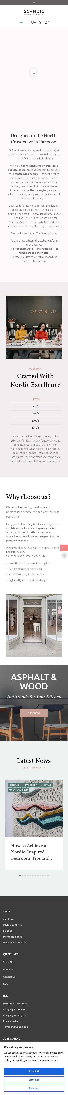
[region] (34, 1068)
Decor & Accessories (14, 942)
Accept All (34, 1071)
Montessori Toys (12, 936)
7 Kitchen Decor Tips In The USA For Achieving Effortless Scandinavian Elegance (32, 852)
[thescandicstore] (34, 12)
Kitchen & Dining (12, 925)
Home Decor (16, 785)
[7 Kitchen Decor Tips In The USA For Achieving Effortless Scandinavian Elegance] (34, 808)
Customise (34, 1080)
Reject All (34, 1088)
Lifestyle (32, 785)
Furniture (8, 919)
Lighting (7, 931)
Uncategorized (18, 790)
